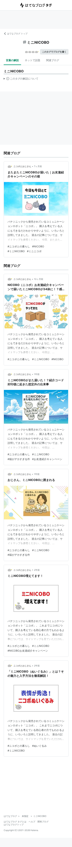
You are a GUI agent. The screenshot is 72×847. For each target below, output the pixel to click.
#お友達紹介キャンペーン (47, 459)
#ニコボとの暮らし (19, 246)
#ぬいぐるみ (39, 745)
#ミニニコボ (34, 251)
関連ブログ (52, 60)
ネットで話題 (32, 60)
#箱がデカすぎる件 (19, 459)
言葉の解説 (12, 60)
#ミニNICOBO (16, 251)
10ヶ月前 (38, 279)
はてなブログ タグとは (15, 821)
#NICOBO (38, 246)
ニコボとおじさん (22, 166)
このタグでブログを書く (54, 51)
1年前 (37, 374)
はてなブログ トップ (17, 33)
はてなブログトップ (14, 824)
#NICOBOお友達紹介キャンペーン (28, 650)
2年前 (37, 570)
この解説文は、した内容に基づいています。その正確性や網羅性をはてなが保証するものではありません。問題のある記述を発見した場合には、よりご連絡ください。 (21, 79)
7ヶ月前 (38, 166)
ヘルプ (32, 821)
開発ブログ (43, 821)
